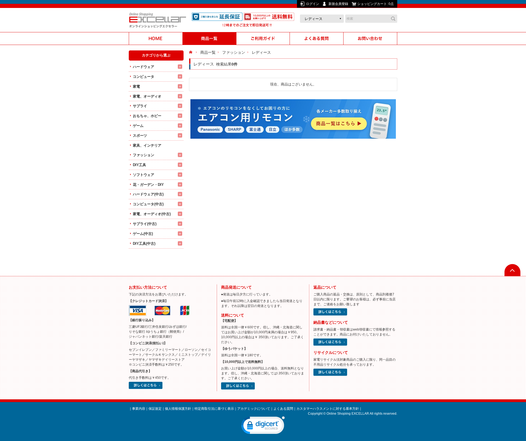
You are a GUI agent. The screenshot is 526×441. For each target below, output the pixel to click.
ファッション (143, 155)
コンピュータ (143, 77)
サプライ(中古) (144, 224)
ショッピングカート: (375, 4)
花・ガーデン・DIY (148, 185)
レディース (261, 52)
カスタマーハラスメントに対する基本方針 (327, 409)
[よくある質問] (317, 38)
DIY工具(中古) (144, 243)
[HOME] (155, 38)
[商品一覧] (209, 38)
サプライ (140, 106)
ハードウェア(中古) (148, 194)
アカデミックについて (253, 409)
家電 (136, 86)
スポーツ (140, 135)
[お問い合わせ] (370, 38)
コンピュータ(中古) (148, 204)
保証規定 (155, 409)
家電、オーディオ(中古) (152, 214)
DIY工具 (139, 165)
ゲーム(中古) (143, 234)
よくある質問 (283, 409)
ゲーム (138, 126)
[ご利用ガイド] (263, 38)
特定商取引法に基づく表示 (214, 409)
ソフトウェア (143, 175)
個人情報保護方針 (178, 409)
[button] (263, 426)
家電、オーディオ (147, 96)
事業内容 (138, 409)
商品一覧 (208, 52)
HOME (191, 52)
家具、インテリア (147, 145)
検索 (393, 19)
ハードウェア (143, 67)
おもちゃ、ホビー (147, 116)
